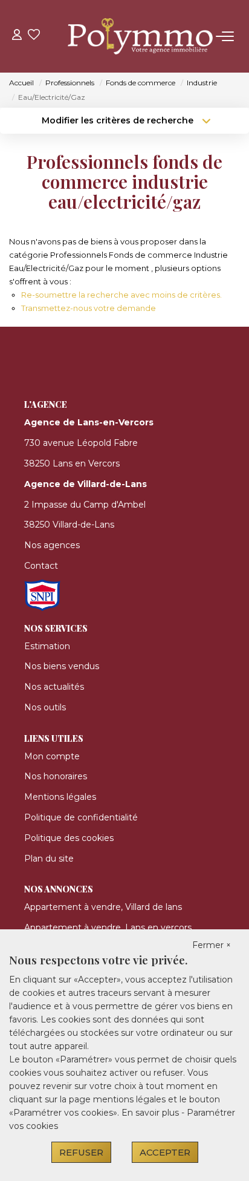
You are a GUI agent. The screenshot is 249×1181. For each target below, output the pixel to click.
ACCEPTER (165, 1152)
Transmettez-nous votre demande (88, 308)
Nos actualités (54, 686)
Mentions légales (60, 796)
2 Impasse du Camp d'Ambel (85, 504)
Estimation (47, 646)
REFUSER (81, 1152)
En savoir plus (151, 1112)
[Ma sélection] (34, 36)
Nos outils (45, 707)
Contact (41, 565)
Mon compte (52, 756)
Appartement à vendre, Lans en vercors (108, 927)
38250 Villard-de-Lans (69, 524)
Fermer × (211, 945)
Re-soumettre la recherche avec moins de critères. (121, 294)
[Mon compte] (17, 36)
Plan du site (49, 858)
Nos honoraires (55, 776)
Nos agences (52, 545)
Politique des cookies (69, 838)
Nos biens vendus (61, 666)
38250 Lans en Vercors (72, 463)
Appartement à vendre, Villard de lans (103, 906)
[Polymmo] (128, 36)
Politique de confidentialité (81, 817)
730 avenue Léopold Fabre (81, 442)
